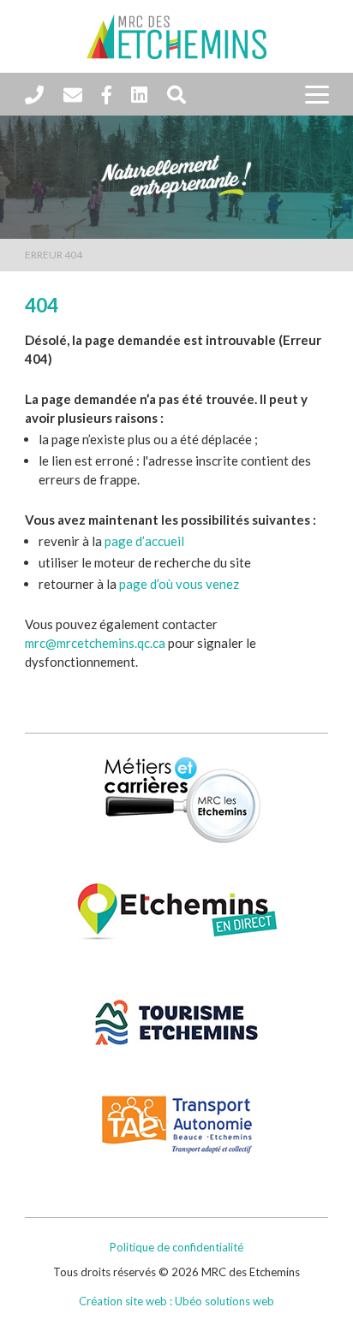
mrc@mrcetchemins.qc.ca (95, 643)
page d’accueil (144, 541)
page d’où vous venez (179, 583)
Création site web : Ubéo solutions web (176, 1301)
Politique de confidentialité (176, 1247)
